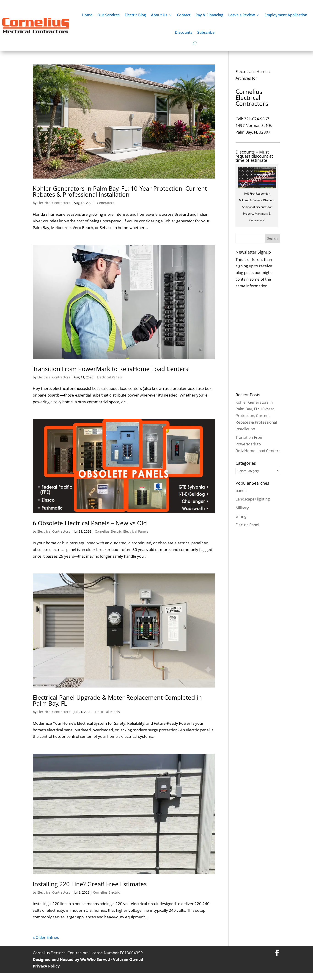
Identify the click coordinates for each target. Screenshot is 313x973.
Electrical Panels (109, 377)
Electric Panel (247, 524)
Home (87, 14)
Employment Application (285, 14)
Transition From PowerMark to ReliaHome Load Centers (110, 369)
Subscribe (205, 32)
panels (241, 490)
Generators (105, 203)
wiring (241, 516)
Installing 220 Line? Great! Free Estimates (90, 884)
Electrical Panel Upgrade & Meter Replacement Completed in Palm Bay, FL (117, 700)
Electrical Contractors (53, 203)
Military (242, 507)
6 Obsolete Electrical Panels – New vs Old (90, 523)
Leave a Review (241, 14)
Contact (183, 14)
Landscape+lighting (253, 499)
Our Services (108, 14)
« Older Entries (46, 937)
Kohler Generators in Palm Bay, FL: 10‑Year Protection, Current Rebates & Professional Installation (120, 191)
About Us (159, 14)
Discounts (183, 32)
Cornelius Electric (108, 531)
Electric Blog (135, 14)
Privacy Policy (46, 966)
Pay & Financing (209, 14)
